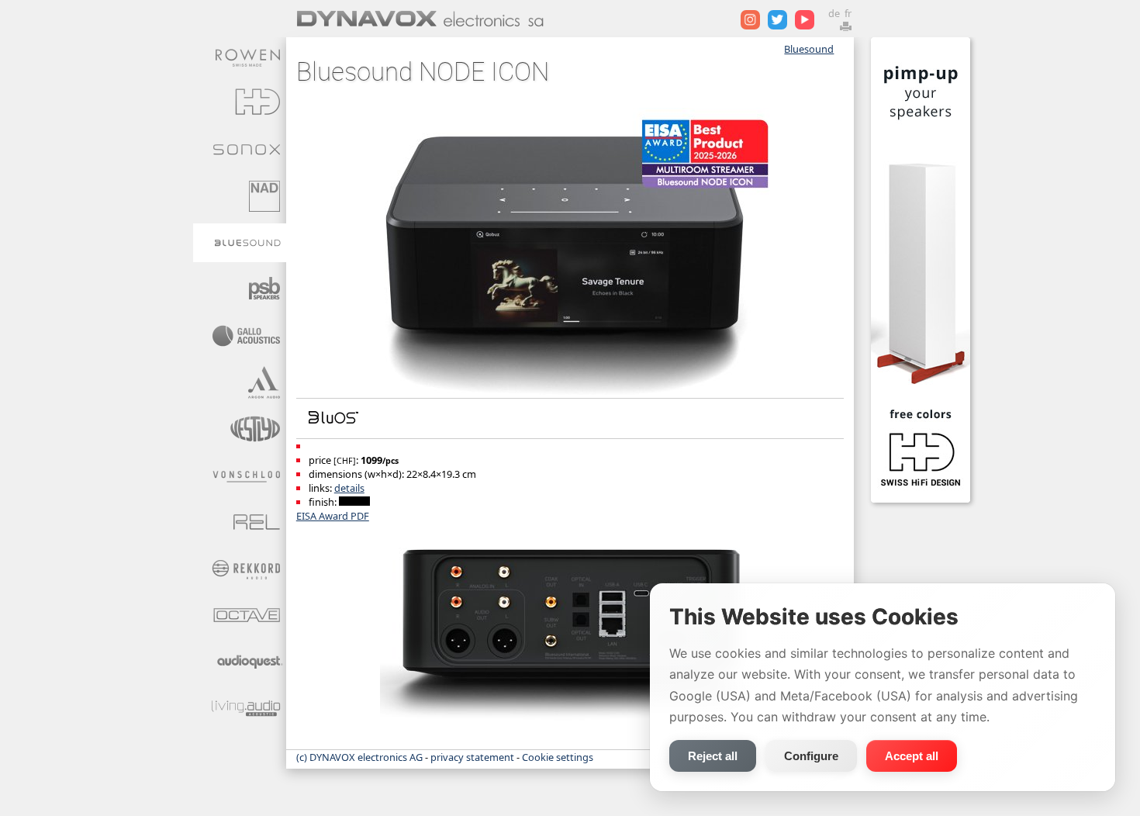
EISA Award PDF (332, 516)
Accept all (911, 755)
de (834, 13)
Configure (811, 755)
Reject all (713, 755)
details (349, 488)
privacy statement (472, 757)
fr (848, 13)
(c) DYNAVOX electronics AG (359, 757)
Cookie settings (557, 757)
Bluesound (809, 49)
